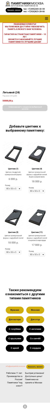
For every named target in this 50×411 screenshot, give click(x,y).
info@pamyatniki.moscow (15, 366)
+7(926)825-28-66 (36, 11)
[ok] (25, 407)
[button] (14, 10)
